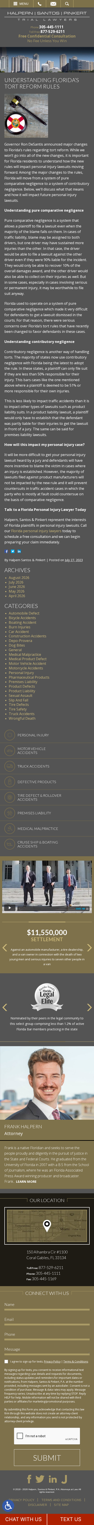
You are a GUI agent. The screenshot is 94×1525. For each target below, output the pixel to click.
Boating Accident (22, 622)
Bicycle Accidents (22, 617)
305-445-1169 (44, 1278)
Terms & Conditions (75, 1361)
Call (39, 3)
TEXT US (70, 1519)
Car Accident (19, 631)
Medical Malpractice (25, 654)
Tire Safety (18, 709)
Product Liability (22, 691)
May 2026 (16, 591)
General (15, 649)
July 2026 (16, 582)
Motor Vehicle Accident (27, 663)
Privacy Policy (52, 1361)
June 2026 (17, 586)
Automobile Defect (24, 613)
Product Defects (22, 686)
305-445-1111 (51, 26)
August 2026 (19, 577)
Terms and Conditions (61, 1500)
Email (53, 3)
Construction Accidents (27, 636)
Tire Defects (19, 704)
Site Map (61, 1504)
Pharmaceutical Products (29, 677)
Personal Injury (21, 672)
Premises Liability (23, 681)
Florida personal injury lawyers (36, 530)
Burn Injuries (19, 627)
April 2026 (17, 595)
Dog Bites (17, 645)
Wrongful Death (22, 718)
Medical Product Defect (28, 658)
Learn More (26, 1181)
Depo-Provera (20, 640)
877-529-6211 (52, 31)
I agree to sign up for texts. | (49, 1361)
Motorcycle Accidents (26, 668)
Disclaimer (37, 1504)
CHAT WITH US (23, 1519)
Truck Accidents (22, 713)
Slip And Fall (18, 700)
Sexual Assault (20, 695)
